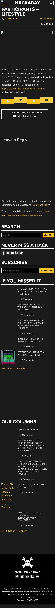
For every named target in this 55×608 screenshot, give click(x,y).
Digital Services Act (25, 595)
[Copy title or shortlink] (17, 24)
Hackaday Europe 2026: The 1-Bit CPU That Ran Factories (30, 307)
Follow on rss (17, 253)
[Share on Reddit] (14, 23)
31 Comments (26, 346)
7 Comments (26, 333)
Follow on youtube (12, 253)
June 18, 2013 (47, 24)
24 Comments (27, 315)
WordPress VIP (32, 600)
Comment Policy (41, 204)
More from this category (14, 368)
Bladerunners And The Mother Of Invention (30, 340)
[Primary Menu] (51, 3)
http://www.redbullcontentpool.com (21, 88)
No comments (47, 18)
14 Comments (26, 479)
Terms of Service (9, 595)
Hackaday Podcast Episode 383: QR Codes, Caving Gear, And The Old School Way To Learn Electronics (31, 445)
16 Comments (26, 525)
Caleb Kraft (12, 18)
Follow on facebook (3, 253)
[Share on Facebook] (2, 23)
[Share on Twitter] (6, 23)
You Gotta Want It (27, 429)
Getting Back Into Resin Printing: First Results (30, 353)
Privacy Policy (47, 592)
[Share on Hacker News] (10, 23)
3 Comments (26, 435)
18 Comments (26, 299)
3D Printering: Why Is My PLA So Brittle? (31, 486)
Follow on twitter (8, 253)
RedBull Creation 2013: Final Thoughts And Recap (24, 114)
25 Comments (27, 360)
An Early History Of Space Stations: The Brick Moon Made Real (32, 291)
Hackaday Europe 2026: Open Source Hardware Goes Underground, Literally (30, 324)
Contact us (21, 253)
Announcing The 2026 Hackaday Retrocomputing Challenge (29, 516)
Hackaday (27, 3)
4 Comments (26, 456)
